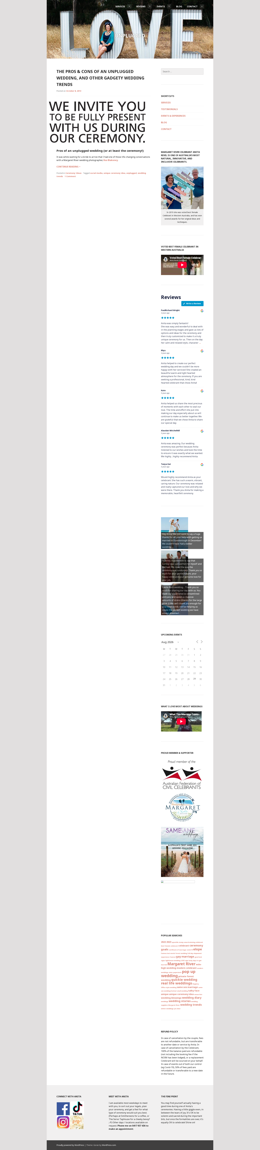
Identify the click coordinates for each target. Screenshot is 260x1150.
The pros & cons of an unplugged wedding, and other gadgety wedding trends (100, 78)
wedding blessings (171, 997)
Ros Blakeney (110, 160)
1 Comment (70, 176)
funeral (173, 957)
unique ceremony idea (114, 173)
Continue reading (68, 166)
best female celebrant (169, 946)
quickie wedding (184, 979)
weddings (164, 1001)
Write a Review (193, 303)
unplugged (131, 173)
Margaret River (181, 963)
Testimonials (169, 109)
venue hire (198, 994)
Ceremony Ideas (73, 173)
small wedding (182, 991)
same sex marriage (187, 987)
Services (120, 6)
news (171, 972)
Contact (192, 6)
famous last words (168, 953)
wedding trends (191, 1004)
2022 (163, 942)
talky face (193, 990)
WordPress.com (109, 1145)
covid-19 (190, 950)
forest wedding (181, 953)
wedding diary (191, 997)
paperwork (177, 972)
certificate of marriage (177, 950)
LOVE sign (184, 960)
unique (165, 994)
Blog (179, 6)
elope (197, 949)
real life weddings (176, 983)
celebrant (183, 945)
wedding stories (180, 1001)
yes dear (177, 1009)
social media (96, 173)
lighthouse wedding (172, 960)
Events (161, 6)
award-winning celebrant (193, 942)
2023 (168, 942)
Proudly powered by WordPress (70, 1145)
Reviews (140, 6)
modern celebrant (187, 967)
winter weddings (167, 1009)
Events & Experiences (173, 115)
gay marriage (185, 956)
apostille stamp (177, 942)
